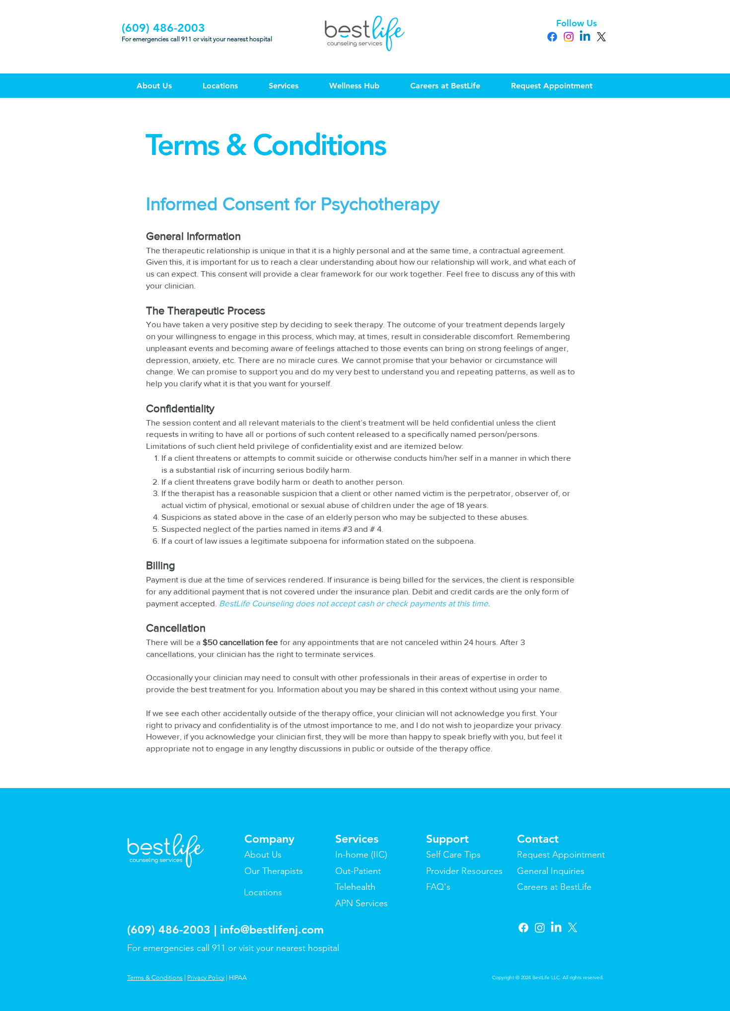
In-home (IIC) (361, 854)
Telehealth (355, 886)
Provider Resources (464, 871)
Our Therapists (273, 871)
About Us (263, 854)
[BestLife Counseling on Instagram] (539, 927)
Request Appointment (561, 854)
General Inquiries (550, 871)
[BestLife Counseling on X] (572, 927)
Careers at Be (544, 886)
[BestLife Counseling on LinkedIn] (556, 927)
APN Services (361, 903)
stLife (581, 886)
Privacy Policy (205, 977)
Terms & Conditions (155, 977)
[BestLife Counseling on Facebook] (523, 927)
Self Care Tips (453, 854)
